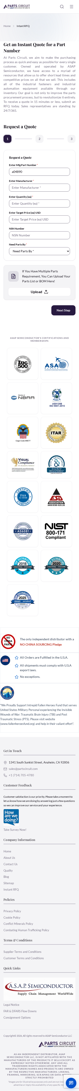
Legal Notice (11, 1004)
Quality (8, 870)
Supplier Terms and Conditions (22, 951)
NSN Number (16, 228)
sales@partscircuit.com (23, 769)
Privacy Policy (12, 911)
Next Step (63, 310)
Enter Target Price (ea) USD (25, 212)
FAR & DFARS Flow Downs (20, 1011)
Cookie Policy (12, 917)
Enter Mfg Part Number (23, 165)
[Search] (62, 7)
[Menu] (71, 7)
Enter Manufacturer (21, 181)
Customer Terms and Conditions (24, 958)
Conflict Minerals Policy (18, 923)
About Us (9, 857)
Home (7, 26)
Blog (6, 876)
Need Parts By (18, 244)
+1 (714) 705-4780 (21, 775)
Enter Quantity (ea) (21, 196)
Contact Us (11, 864)
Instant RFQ (11, 889)
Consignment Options (17, 1017)
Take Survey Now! (15, 829)
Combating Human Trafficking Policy (26, 930)
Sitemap (9, 883)
